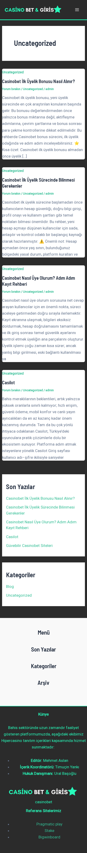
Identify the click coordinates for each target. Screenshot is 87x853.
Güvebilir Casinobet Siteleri (29, 545)
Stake (49, 830)
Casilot (8, 382)
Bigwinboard (49, 837)
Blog (10, 586)
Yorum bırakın (11, 89)
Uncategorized (13, 72)
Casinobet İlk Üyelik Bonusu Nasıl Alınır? (38, 81)
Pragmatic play (49, 824)
